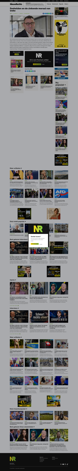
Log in (41, 244)
